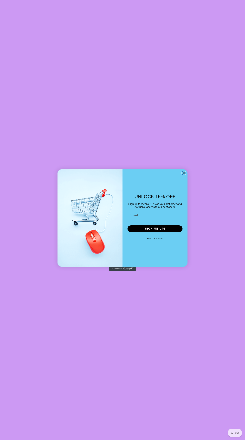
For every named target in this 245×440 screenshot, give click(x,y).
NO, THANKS (155, 239)
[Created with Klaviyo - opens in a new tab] (122, 269)
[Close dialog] (184, 173)
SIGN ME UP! (155, 228)
